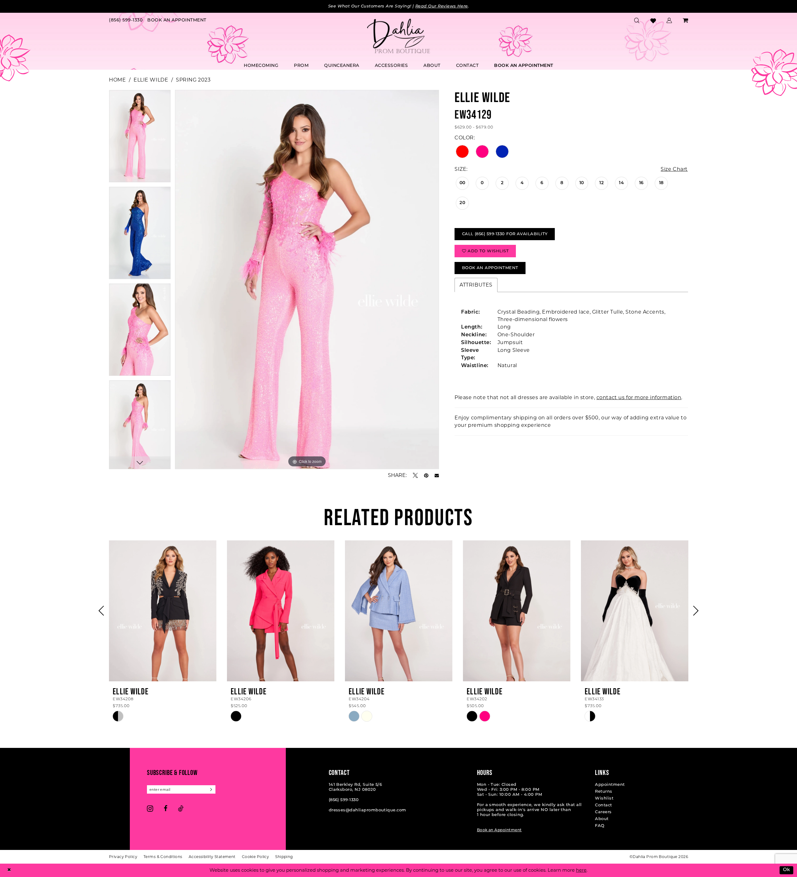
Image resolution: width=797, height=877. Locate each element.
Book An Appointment (490, 268)
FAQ (599, 826)
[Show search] (637, 20)
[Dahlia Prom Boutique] (398, 36)
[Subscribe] (211, 789)
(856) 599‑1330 (344, 800)
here (581, 870)
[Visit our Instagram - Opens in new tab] (150, 808)
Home (117, 80)
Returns (603, 792)
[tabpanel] (140, 138)
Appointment (610, 785)
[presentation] (162, 610)
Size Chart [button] (674, 169)
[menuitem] (126, 20)
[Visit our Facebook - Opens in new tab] (165, 808)
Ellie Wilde (151, 80)
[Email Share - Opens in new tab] (437, 475)
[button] (669, 20)
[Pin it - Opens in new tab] (426, 475)
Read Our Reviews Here (441, 6)
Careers (603, 812)
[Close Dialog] (9, 870)
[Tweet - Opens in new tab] (415, 475)
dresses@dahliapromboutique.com (367, 810)
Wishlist (604, 798)
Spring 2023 (193, 80)
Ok (786, 870)
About (601, 819)
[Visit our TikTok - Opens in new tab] (180, 808)
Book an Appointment (499, 830)
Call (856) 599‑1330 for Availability (505, 234)
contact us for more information (639, 397)
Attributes (476, 285)
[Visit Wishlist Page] (653, 20)
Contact (603, 805)
